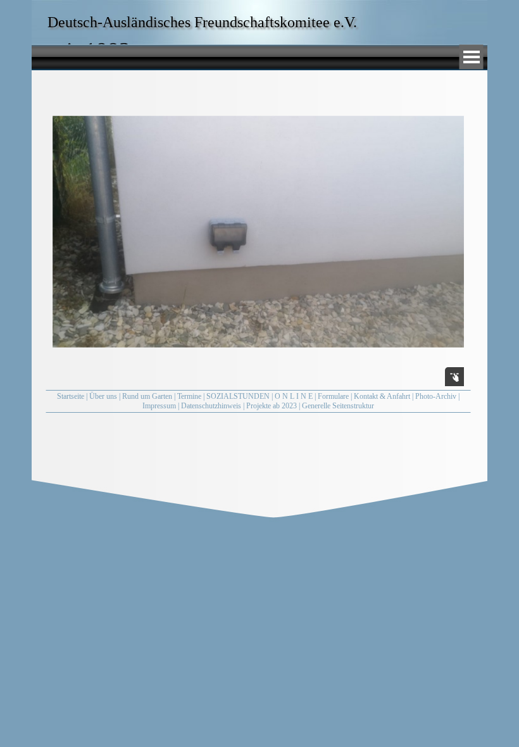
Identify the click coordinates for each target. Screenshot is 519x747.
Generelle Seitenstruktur (338, 405)
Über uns (103, 396)
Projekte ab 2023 (271, 405)
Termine (189, 396)
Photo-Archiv (435, 396)
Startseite (70, 396)
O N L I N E (294, 396)
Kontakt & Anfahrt (382, 396)
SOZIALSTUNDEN (238, 396)
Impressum (159, 405)
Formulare (333, 396)
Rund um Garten (147, 396)
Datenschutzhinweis (211, 405)
